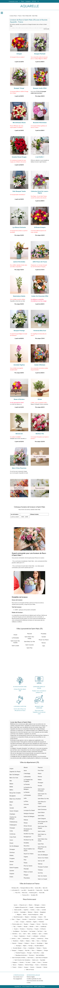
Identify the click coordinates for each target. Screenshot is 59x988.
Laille (25, 798)
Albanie (30, 905)
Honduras (22, 929)
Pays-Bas (27, 950)
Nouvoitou (26, 846)
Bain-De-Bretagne (14, 774)
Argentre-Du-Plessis (15, 771)
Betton (11, 790)
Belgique (19, 914)
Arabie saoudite (17, 910)
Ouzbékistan (31, 948)
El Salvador (41, 921)
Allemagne (36, 905)
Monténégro (40, 943)
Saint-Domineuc (42, 809)
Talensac (40, 864)
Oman (24, 948)
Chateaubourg (13, 822)
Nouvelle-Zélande (17, 948)
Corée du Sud (32, 919)
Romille (40, 785)
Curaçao (22, 921)
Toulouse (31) (25, 895)
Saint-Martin (30, 957)
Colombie (24, 919)
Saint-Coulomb (29, 645)
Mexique (20, 943)
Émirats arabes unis (17, 924)
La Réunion (42, 936)
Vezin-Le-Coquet (42, 879)
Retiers (40, 779)
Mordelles (26, 843)
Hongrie (36, 929)
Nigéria (24, 945)
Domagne (12, 849)
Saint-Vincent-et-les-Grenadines (22, 960)
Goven (11, 864)
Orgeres (26, 856)
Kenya (15, 936)
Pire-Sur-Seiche (28, 866)
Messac (26, 823)
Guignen (12, 873)
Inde (45, 931)
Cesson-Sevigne (14, 811)
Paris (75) (17, 892)
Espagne (32, 924)
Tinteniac (40, 870)
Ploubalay (43, 633)
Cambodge (33, 917)
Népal (46, 943)
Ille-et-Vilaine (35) (27, 16)
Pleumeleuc (27, 878)
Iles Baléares (16, 931)
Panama (45, 948)
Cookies (28, 982)
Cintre (11, 831)
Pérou (33, 950)
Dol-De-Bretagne (14, 846)
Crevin (11, 840)
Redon (39, 773)
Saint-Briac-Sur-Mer (29, 641)
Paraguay (14, 950)
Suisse (39, 962)
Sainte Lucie (35, 960)
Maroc (37, 941)
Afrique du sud (22, 905)
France (19, 16)
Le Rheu (26, 801)
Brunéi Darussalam (18, 917)
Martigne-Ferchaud (29, 813)
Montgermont (27, 837)
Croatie (46, 919)
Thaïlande (20, 965)
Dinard (15, 635)
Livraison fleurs (13, 16)
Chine (13, 919)
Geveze (12, 861)
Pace (25, 860)
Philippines (39, 950)
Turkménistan (44, 965)
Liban (19, 938)
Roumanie (31, 955)
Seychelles (42, 960)
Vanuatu (32, 967)
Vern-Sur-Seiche (42, 876)
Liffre (25, 807)
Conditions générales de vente (34, 979)
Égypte (35, 921)
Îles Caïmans (24, 931)
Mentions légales (31, 977)
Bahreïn (36, 912)
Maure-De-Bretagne (29, 816)
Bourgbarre (13, 796)
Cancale (44, 637)
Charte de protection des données (35, 980)
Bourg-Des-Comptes (15, 793)
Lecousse (26, 804)
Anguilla (31, 907)
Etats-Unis (44, 924)
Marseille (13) (31, 890)
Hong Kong (29, 929)
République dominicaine (21, 955)
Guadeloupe (43, 926)
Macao (46, 938)
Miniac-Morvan (28, 826)
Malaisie (28, 941)
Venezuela (38, 967)
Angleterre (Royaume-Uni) (21, 907)
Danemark (28, 921)
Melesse (26, 820)
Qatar (42, 953)
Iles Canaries (32, 931)
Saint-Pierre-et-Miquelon (42, 957)
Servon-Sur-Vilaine (43, 858)
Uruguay (26, 967)
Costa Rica (39, 919)
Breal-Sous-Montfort (15, 799)
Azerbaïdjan (23, 912)
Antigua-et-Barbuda (40, 907)
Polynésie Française (20, 953)
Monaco (33, 943)
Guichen (12, 870)
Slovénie (22, 962)
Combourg (12, 834)
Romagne (40, 782)
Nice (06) (46, 890)
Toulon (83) (41, 892)
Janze (25, 770)
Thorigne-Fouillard (43, 867)
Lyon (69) (23, 890)
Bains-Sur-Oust (14, 777)
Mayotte (14, 943)
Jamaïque (34, 933)
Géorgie (25, 926)
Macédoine (15, 941)
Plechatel (26, 869)
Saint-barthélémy (40, 955)
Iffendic (26, 767)
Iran (20, 933)
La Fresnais (27, 784)
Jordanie (45, 933)
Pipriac (25, 863)
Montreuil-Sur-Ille (28, 840)
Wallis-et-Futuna (30, 969)
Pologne (46, 950)
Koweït (28, 936)
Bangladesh (43, 912)
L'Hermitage (27, 773)
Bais (11, 780)
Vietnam (45, 967)
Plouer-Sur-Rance (43, 640)
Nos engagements (17, 979)
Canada (40, 917)
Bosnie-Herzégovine (33, 914)
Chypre (18, 919)
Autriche (16, 912)
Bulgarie (27, 917)
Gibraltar (31, 926)
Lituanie (33, 938)
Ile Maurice (43, 929)
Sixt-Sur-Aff (41, 861)
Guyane (16, 929)
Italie (29, 933)
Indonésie (14, 933)
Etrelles (11, 855)
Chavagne (12, 828)
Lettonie (13, 938)
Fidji (14, 926)
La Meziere (26, 792)
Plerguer (26, 875)
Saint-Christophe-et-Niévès (18, 957)
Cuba (17, 921)
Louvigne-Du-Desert (29, 810)
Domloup (12, 852)
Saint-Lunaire (15, 645)
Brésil (41, 914)
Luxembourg (40, 938)
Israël (24, 933)
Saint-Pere (29, 648)
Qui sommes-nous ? (18, 977)
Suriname (45, 962)
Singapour (14, 962)
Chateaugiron (13, 825)
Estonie (38, 924)
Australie (44, 910)
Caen (43, 646)
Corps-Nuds (13, 837)
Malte (33, 941)
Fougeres (12, 858)
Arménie (32, 910)
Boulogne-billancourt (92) (27, 888)
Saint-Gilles (41, 815)
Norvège (30, 945)
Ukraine (20, 967)
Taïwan (14, 965)
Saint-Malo (34, 16)
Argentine (26, 910)
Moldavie (26, 943)
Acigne (11, 768)
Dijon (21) (45, 888)
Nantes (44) (39, 890)
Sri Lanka (28, 962)
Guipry (11, 876)
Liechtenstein (25, 938)
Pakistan (39, 948)
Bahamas (30, 912)
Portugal (29, 953)
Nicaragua (18, 945)
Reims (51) (24, 892)
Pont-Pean (41, 770)
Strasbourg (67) (33, 892)
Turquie (14, 967)
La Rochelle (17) (15, 890)
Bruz (11, 805)
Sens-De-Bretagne (43, 855)
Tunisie (36, 965)
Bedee (11, 786)
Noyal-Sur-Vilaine (28, 853)
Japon (40, 933)
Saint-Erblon (41, 812)
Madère (22, 941)
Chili (45, 917)
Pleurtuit (29, 633)
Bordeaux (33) (15, 888)
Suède (33, 962)
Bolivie (24, 914)
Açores (15, 905)
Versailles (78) (34, 895)
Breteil (11, 802)
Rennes (44, 643)
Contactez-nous (13, 1)
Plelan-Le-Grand (28, 872)
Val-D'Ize (40, 873)
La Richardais (15, 638)
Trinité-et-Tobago (29, 965)
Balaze (11, 783)
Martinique (44, 941)
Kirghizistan (22, 936)
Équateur (26, 924)
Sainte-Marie (41, 851)
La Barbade (35, 936)
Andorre (43, 905)
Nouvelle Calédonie (39, 945)
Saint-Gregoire (42, 818)
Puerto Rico (36, 953)
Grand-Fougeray (14, 867)
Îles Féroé (40, 931)
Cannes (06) (38, 888)
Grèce (37, 926)
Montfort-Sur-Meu (29, 833)
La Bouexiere (27, 776)
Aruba (37, 910)
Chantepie (12, 814)
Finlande (19, 926)
